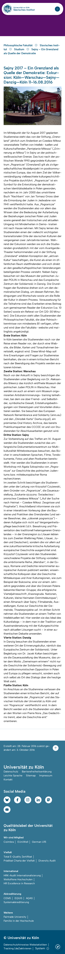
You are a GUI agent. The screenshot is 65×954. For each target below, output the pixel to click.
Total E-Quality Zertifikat (18, 856)
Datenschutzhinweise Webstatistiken (25, 944)
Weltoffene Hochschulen (18, 879)
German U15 (39, 841)
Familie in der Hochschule (19, 920)
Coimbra (9, 841)
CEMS (7, 898)
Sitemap (31, 775)
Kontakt (8, 779)
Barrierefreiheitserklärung (36, 771)
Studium (19, 49)
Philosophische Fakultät (18, 45)
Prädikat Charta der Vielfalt (19, 860)
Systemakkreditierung (16, 902)
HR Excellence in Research (19, 883)
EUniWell (23, 841)
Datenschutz (11, 771)
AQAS (29, 898)
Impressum (45, 775)
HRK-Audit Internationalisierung (22, 875)
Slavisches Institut (24, 9)
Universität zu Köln (24, 7)
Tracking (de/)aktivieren (17, 948)
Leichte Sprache (13, 775)
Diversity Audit (47, 860)
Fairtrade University (15, 916)
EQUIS (18, 898)
